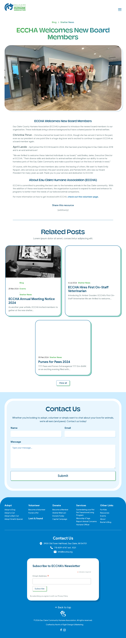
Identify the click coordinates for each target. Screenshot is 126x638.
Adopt (8, 505)
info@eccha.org (65, 552)
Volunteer (34, 505)
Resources (104, 513)
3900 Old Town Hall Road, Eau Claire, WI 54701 (65, 543)
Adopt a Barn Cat (12, 516)
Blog (54, 22)
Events (23, 289)
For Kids (103, 510)
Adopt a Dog (10, 510)
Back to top (64, 607)
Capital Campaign (59, 519)
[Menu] (119, 9)
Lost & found (35, 518)
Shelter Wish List (59, 513)
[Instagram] (64, 630)
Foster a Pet (33, 513)
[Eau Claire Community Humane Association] (15, 7)
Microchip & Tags (83, 518)
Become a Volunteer (36, 510)
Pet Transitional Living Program (85, 513)
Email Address (41, 576)
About (102, 519)
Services (81, 505)
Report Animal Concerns (86, 521)
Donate (56, 505)
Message (16, 441)
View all (63, 383)
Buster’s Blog (105, 522)
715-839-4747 (60, 547)
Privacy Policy (63, 596)
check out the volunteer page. (83, 197)
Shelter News (67, 22)
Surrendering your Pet (85, 510)
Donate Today (58, 516)
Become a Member (60, 510)
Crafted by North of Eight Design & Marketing (64, 625)
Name (14, 428)
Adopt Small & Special (14, 519)
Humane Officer (82, 525)
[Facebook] (61, 630)
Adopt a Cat (10, 513)
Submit (63, 476)
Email (68, 428)
